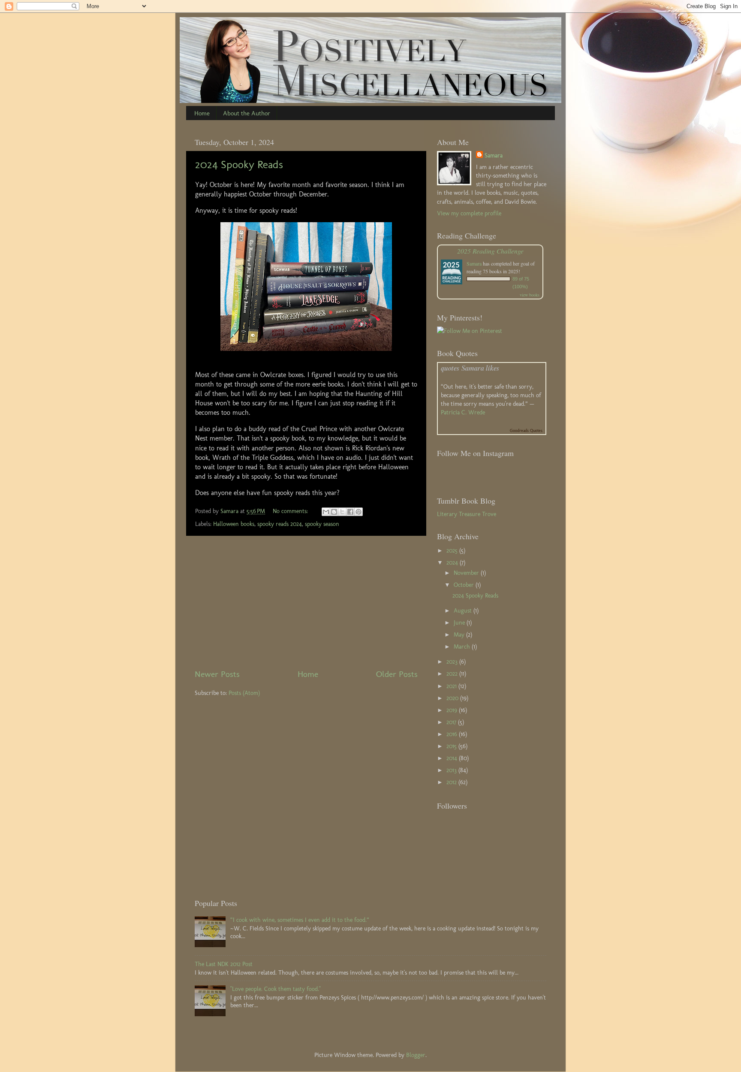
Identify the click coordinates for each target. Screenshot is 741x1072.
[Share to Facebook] (350, 511)
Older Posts (397, 674)
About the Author (246, 113)
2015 (452, 746)
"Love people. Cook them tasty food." (275, 989)
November (467, 573)
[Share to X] (342, 511)
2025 (452, 550)
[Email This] (326, 511)
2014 (452, 758)
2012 (452, 782)
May (460, 634)
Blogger (415, 1055)
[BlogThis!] (334, 511)
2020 (453, 698)
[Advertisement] (306, 601)
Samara (494, 155)
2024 (453, 562)
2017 (452, 722)
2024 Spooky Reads (239, 164)
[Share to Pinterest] (358, 511)
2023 (452, 661)
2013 (452, 770)
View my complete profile (469, 213)
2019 (452, 710)
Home (202, 113)
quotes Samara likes (470, 368)
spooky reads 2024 (279, 524)
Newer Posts (217, 674)
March (463, 646)
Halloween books (233, 524)
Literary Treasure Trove (466, 514)
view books (529, 295)
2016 (452, 734)
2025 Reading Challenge (490, 250)
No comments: (291, 511)
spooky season (322, 524)
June (460, 622)
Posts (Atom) (244, 693)
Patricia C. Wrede (463, 412)
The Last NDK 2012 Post (224, 964)
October (465, 585)
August (463, 610)
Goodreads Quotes (526, 430)
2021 (452, 686)
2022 (452, 673)
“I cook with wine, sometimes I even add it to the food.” (299, 920)
